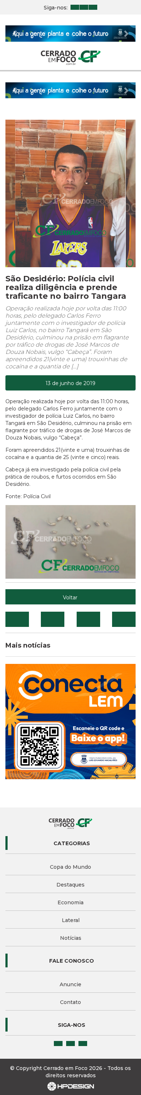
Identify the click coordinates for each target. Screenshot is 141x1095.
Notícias (70, 938)
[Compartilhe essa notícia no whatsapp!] (124, 619)
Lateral (71, 920)
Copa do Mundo (70, 867)
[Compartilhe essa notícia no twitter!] (52, 619)
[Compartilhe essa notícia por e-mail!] (88, 619)
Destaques (70, 884)
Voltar (70, 597)
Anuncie (70, 984)
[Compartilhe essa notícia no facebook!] (17, 619)
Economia (70, 902)
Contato (70, 1002)
